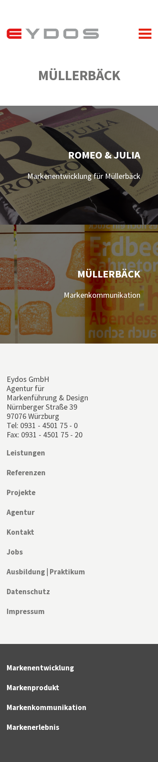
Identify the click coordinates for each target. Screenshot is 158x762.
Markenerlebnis (33, 727)
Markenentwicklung (40, 668)
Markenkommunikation (46, 707)
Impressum (26, 611)
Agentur (21, 512)
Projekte (21, 492)
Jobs (15, 552)
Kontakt (20, 532)
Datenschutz (28, 591)
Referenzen (26, 472)
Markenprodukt (33, 687)
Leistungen (26, 453)
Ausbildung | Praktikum (46, 572)
